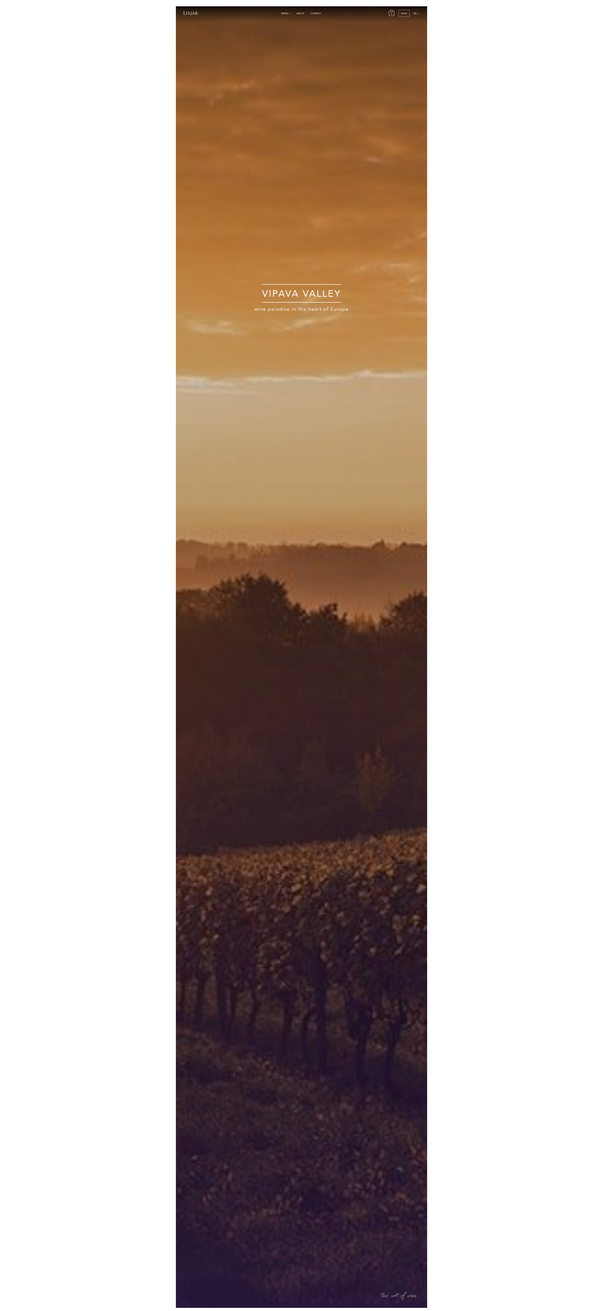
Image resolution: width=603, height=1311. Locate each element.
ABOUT (300, 13)
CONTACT (315, 13)
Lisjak (190, 13)
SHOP (404, 13)
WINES (285, 13)
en (415, 13)
